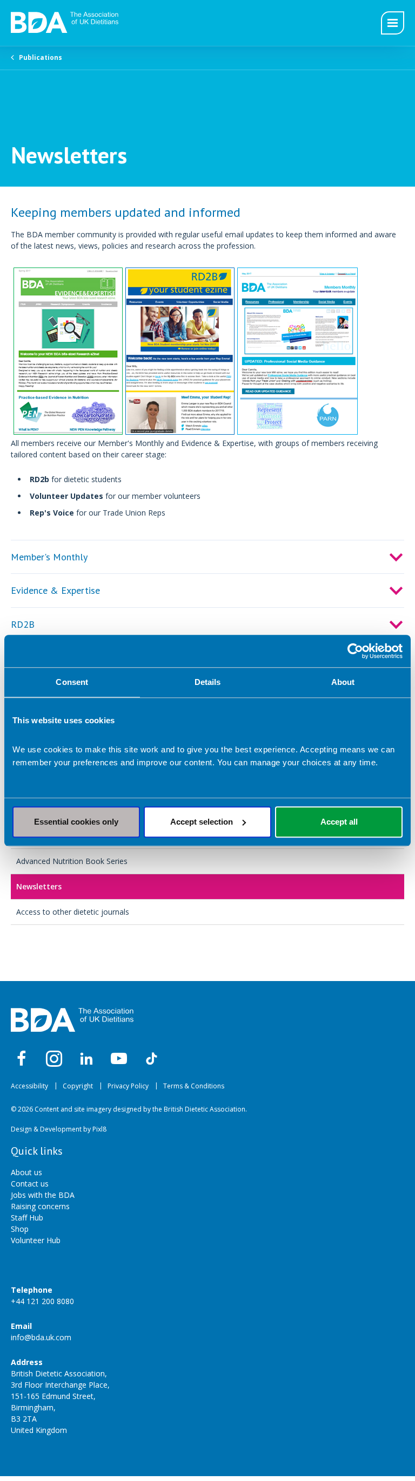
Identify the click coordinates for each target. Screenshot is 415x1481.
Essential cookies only (76, 821)
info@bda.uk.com (41, 1337)
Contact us (30, 1183)
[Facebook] (21, 1058)
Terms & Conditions (193, 1086)
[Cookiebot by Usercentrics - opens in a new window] (355, 651)
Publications (40, 57)
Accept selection (201, 821)
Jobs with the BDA (43, 1195)
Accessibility (29, 1086)
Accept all (339, 821)
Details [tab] (208, 682)
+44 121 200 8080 (42, 1301)
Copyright (78, 1086)
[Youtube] (119, 1058)
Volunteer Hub (36, 1240)
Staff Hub (27, 1217)
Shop (20, 1229)
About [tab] (343, 682)
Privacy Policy (128, 1086)
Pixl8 (99, 1129)
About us (26, 1172)
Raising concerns (40, 1206)
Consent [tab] (72, 682)
